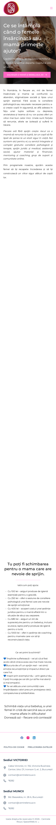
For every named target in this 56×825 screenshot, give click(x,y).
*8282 (11, 780)
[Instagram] (28, 737)
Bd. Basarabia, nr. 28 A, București (25, 797)
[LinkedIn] (34, 737)
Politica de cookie (14, 747)
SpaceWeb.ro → (31, 821)
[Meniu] (51, 8)
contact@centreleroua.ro (21, 775)
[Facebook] (22, 737)
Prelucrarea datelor (40, 747)
